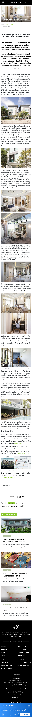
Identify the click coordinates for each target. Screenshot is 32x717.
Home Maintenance (6, 654)
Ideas (3, 659)
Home (2, 24)
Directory (21, 656)
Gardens (4, 649)
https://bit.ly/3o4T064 (10, 477)
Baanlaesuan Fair (24, 662)
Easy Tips (4, 662)
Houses (4, 646)
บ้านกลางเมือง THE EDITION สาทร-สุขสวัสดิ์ (12, 506)
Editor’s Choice (23, 653)
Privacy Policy (16, 698)
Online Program (23, 665)
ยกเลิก (14, 714)
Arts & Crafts (22, 649)
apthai (11, 503)
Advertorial (9, 24)
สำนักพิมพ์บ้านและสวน (7, 665)
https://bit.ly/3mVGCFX (24, 453)
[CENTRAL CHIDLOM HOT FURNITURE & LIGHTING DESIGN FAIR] (16, 560)
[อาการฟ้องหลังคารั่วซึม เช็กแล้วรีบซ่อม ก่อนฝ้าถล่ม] (16, 594)
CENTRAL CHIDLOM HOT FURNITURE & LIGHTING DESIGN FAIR (15, 575)
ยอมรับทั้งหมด (25, 714)
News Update (22, 659)
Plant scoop (22, 646)
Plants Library (7, 669)
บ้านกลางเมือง (19, 503)
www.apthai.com (18, 443)
